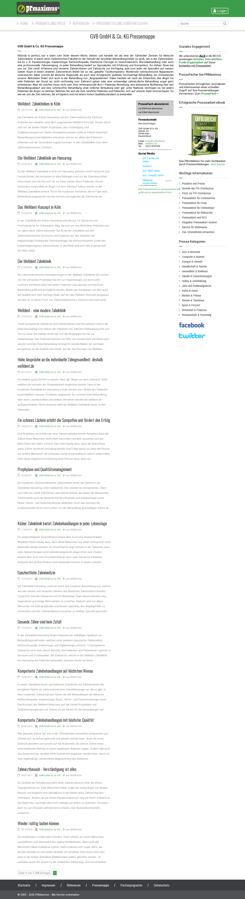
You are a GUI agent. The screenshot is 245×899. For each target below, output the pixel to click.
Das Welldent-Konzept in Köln (39, 207)
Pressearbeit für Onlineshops (198, 208)
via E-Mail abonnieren (148, 112)
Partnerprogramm (131, 885)
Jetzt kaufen (217, 164)
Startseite (24, 885)
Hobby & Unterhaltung (194, 281)
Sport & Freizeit (191, 305)
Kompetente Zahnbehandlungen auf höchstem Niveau (55, 670)
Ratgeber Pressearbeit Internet (199, 222)
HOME (24, 23)
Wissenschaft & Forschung (196, 315)
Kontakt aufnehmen (155, 141)
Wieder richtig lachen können (38, 823)
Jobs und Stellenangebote (196, 286)
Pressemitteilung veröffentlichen (122, 23)
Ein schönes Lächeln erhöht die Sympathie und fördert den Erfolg (64, 420)
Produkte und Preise (50, 23)
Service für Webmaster (194, 227)
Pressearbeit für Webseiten (197, 212)
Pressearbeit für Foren (194, 203)
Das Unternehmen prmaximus (198, 232)
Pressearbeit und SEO (194, 217)
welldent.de (151, 143)
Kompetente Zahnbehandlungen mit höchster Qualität (56, 720)
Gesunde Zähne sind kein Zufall (39, 621)
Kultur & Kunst (190, 290)
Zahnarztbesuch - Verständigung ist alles (47, 769)
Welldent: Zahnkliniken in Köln (39, 103)
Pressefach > (209, 93)
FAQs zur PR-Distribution (196, 193)
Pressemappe (100, 885)
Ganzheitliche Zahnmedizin (36, 572)
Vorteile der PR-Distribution (198, 188)
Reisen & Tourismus (193, 300)
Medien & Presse (191, 295)
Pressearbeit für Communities (198, 198)
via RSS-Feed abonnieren (150, 108)
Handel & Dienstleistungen (197, 276)
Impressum (48, 885)
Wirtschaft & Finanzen (194, 310)
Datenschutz (161, 885)
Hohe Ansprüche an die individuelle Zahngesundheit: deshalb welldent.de (60, 362)
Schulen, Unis (202, 59)
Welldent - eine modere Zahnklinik (42, 310)
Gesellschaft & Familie (194, 266)
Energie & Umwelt (192, 261)
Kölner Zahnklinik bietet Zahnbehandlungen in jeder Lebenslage (62, 523)
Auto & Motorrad (191, 252)
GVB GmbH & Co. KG (49, 110)
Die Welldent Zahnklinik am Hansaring (45, 157)
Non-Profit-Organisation (201, 61)
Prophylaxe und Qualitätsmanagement (45, 469)
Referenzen (81, 23)
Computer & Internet (193, 257)
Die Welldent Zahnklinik (34, 261)
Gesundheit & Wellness (195, 271)
